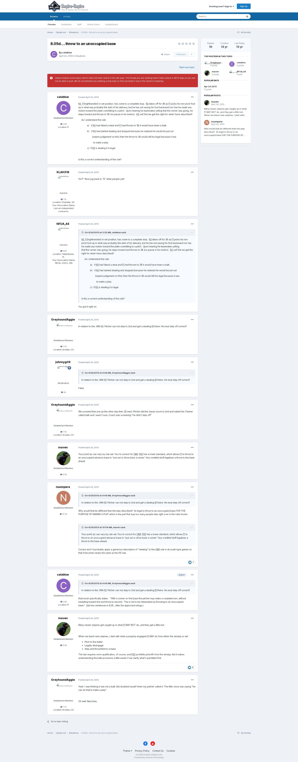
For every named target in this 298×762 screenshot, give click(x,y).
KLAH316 (63, 172)
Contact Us (158, 750)
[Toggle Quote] (82, 232)
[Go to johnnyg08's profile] (63, 373)
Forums (52, 24)
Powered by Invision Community (149, 757)
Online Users (93, 24)
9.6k (64, 474)
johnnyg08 (62, 362)
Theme (127, 750)
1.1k (64, 199)
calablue (67, 52)
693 (64, 251)
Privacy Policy (142, 750)
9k (64, 392)
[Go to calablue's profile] (53, 54)
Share (166, 54)
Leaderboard (111, 24)
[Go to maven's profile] (63, 458)
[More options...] (192, 97)
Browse (54, 16)
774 (64, 346)
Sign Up (243, 6)
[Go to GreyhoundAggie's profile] (63, 330)
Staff (79, 24)
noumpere (63, 487)
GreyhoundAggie (63, 319)
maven (63, 447)
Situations (80, 56)
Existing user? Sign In (221, 6)
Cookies (171, 750)
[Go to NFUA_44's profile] (63, 235)
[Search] (247, 16)
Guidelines (66, 24)
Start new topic (187, 67)
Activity (66, 16)
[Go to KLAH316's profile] (63, 183)
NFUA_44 (62, 223)
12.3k (64, 514)
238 (64, 124)
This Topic (235, 16)
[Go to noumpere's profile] (63, 498)
